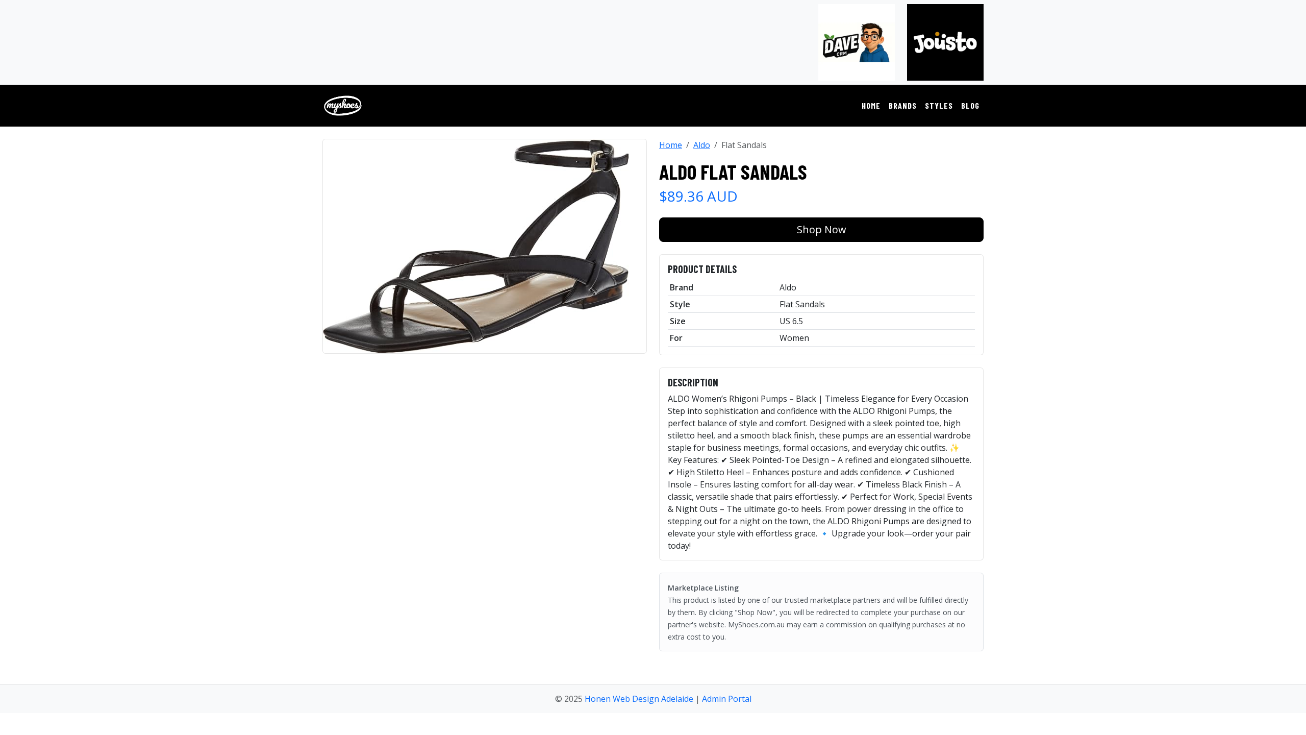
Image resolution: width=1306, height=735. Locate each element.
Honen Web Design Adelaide (639, 698)
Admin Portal (726, 698)
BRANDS (903, 105)
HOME (871, 105)
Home (670, 145)
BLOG (970, 105)
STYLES (939, 105)
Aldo (701, 145)
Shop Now (821, 229)
